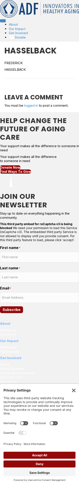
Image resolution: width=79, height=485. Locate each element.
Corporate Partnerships (18, 373)
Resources (8, 347)
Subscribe (11, 309)
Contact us (8, 381)
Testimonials (9, 351)
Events (5, 364)
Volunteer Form (11, 377)
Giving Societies (12, 369)
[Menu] (3, 20)
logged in (31, 105)
